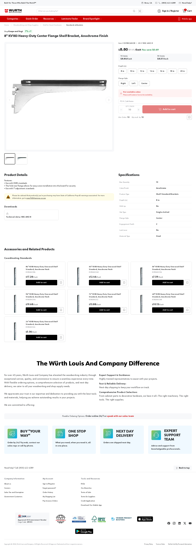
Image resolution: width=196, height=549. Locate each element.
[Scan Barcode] (139, 11)
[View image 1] (59, 97)
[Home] (13, 11)
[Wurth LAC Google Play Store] (84, 531)
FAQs (83, 484)
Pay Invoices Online (50, 501)
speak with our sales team (120, 416)
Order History (48, 492)
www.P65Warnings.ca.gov (36, 198)
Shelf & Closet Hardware (52, 25)
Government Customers (13, 497)
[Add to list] (61, 282)
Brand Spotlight (91, 19)
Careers (7, 488)
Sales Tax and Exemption (14, 492)
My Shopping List (49, 497)
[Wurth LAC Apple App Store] (145, 519)
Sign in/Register (49, 484)
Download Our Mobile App (91, 505)
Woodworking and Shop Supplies (25, 25)
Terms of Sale (86, 492)
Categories (12, 19)
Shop (13, 31)
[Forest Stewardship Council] (98, 519)
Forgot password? (49, 488)
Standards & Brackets (74, 25)
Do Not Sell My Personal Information (180, 544)
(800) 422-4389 (26, 468)
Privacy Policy (148, 544)
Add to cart (41, 282)
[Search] (134, 11)
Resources (48, 19)
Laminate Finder (69, 19)
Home (6, 25)
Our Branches (86, 488)
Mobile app (187, 19)
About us (7, 484)
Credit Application (88, 501)
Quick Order (32, 19)
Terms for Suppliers (88, 497)
